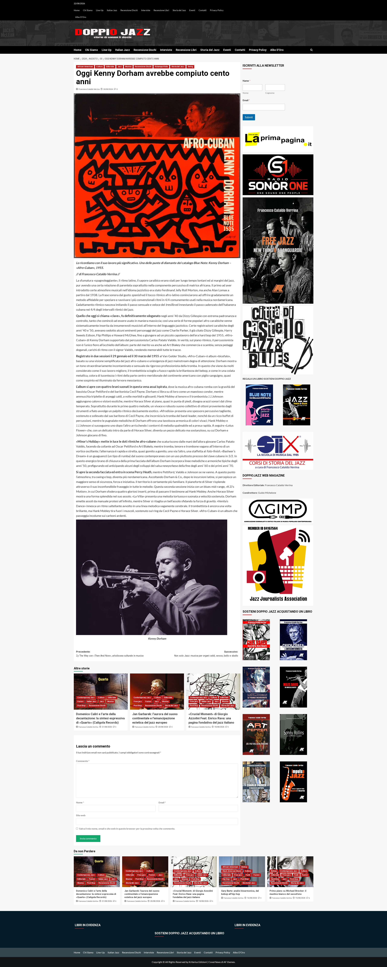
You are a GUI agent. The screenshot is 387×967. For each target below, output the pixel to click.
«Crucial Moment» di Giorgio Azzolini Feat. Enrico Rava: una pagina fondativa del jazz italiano (211, 718)
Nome (80, 802)
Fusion (80, 701)
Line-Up (99, 10)
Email (162, 802)
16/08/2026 (252, 898)
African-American (85, 67)
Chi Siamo (88, 10)
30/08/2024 (108, 89)
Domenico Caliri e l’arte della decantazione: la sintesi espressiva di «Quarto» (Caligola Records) (100, 718)
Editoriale (110, 67)
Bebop (244, 867)
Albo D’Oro (80, 17)
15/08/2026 (300, 898)
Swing (190, 67)
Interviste (145, 10)
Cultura (99, 67)
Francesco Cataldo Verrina (89, 89)
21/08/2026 (107, 727)
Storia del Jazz (179, 10)
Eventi (192, 10)
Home (77, 10)
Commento (82, 760)
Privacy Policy (216, 10)
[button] (311, 50)
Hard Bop (275, 879)
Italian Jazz (112, 10)
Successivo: (206, 653)
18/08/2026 (219, 727)
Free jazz (138, 701)
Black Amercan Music (232, 871)
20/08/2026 (163, 727)
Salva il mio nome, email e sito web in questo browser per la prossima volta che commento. (127, 828)
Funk (248, 875)
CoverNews (214, 961)
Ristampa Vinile (161, 67)
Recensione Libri (161, 10)
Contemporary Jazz (86, 697)
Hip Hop (226, 879)
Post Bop (81, 706)
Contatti (203, 10)
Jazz (120, 67)
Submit (249, 117)
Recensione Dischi (129, 10)
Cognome (269, 93)
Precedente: (109, 653)
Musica (128, 67)
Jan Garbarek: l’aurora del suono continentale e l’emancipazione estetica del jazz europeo (155, 718)
